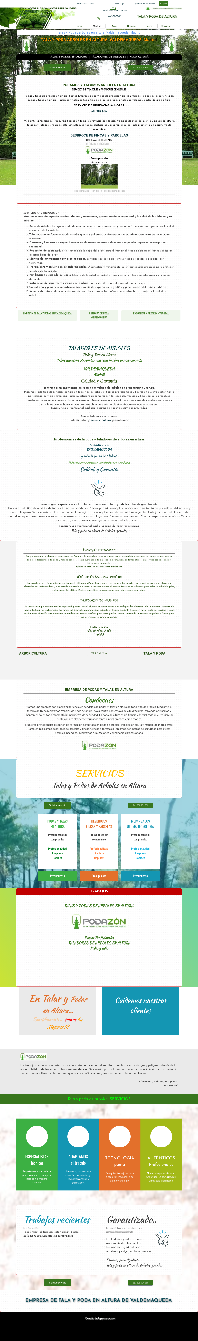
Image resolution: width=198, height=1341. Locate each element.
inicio (79, 26)
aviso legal (119, 4)
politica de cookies (85, 4)
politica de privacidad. (145, 4)
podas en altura (100, 420)
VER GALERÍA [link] (99, 653)
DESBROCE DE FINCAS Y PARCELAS (99, 135)
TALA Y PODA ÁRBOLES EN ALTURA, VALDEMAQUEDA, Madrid (99, 39)
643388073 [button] (114, 16)
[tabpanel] (115, 10)
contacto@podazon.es (115, 10)
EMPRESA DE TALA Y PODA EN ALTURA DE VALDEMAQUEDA (98, 1300)
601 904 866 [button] (99, 111)
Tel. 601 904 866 (140, 67)
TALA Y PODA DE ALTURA (157, 16)
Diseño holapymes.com (100, 1318)
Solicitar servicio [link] (57, 67)
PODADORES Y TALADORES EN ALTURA (48, 7)
